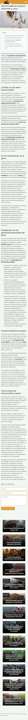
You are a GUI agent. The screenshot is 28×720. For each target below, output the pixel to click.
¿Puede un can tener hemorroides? (14, 36)
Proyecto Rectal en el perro (13, 44)
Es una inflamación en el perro (14, 38)
